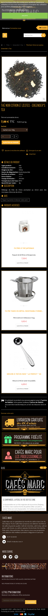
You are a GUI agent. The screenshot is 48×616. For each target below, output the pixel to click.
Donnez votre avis (7, 413)
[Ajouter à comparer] (30, 263)
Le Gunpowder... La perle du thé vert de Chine (19, 500)
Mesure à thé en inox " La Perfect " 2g (24, 374)
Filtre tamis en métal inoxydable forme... (24, 311)
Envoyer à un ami (35, 150)
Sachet (4, 126)
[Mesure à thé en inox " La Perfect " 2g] (24, 352)
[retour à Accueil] (1, 45)
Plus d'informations (9, 10)
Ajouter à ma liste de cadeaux (14, 150)
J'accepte (25, 15)
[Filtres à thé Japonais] (24, 226)
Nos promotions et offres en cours (14, 583)
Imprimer (32, 154)
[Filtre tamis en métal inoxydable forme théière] (24, 289)
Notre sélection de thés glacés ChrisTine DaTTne (18, 579)
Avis (5, 196)
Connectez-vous (15, 28)
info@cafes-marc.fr (17, 541)
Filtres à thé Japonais (24, 248)
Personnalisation (22, 10)
